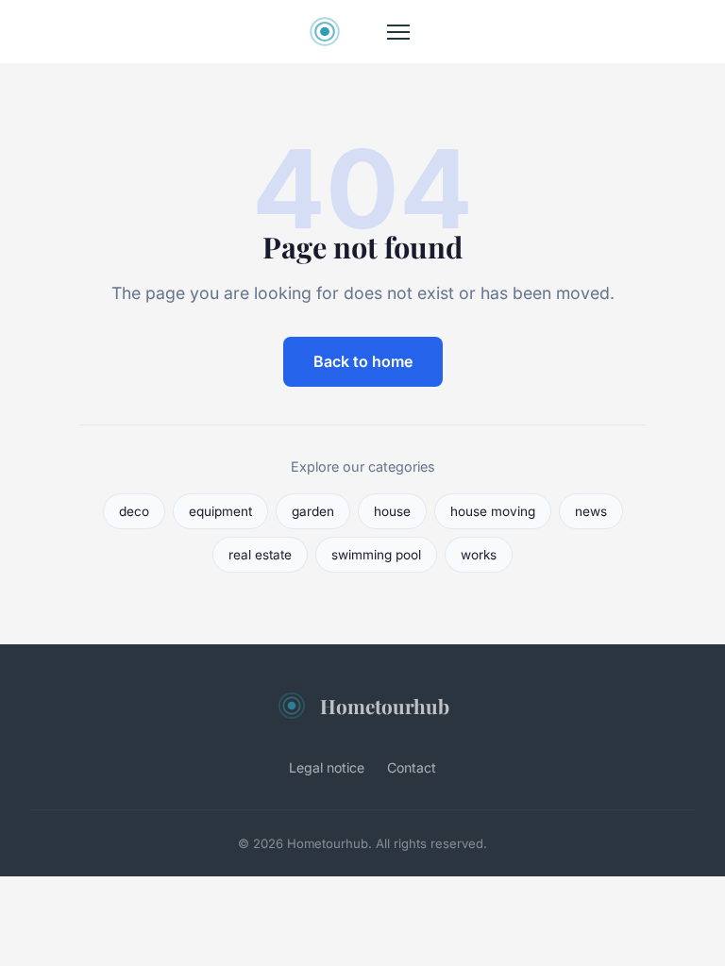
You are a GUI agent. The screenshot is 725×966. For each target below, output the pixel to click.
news (591, 511)
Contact (411, 767)
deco (134, 511)
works (479, 554)
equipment (220, 511)
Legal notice (326, 767)
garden (313, 511)
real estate (260, 554)
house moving (492, 511)
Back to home (363, 361)
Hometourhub (384, 705)
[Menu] (398, 32)
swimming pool (376, 554)
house (392, 511)
